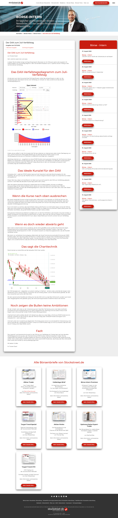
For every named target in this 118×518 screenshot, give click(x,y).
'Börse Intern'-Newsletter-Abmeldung (32, 500)
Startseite (19, 33)
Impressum (69, 503)
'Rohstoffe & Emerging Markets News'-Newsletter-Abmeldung (58, 500)
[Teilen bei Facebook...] (51, 496)
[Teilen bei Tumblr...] (59, 496)
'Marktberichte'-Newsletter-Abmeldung (85, 500)
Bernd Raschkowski (29, 391)
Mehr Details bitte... (28, 402)
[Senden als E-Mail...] (66, 496)
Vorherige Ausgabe (27, 47)
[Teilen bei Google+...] (56, 496)
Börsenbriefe (45, 503)
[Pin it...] (61, 496)
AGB (56, 503)
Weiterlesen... (88, 61)
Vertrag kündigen (77, 503)
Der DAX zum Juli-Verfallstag (51, 33)
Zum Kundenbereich (101, 3)
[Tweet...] (54, 496)
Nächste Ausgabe (11, 47)
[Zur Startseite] (17, 3)
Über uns (52, 503)
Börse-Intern (37, 33)
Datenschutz (62, 503)
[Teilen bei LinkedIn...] (63, 496)
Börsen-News (28, 33)
